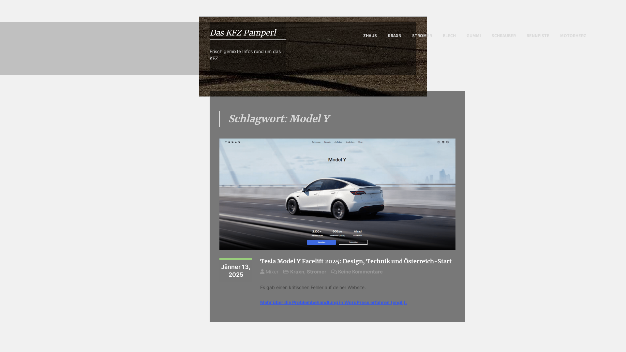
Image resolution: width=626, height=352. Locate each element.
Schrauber (504, 35)
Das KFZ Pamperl (243, 33)
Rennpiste (538, 35)
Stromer (422, 35)
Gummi (474, 35)
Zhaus (370, 35)
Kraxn (394, 35)
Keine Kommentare (360, 272)
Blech (449, 35)
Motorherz (573, 35)
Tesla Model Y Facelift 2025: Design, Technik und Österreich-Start (356, 261)
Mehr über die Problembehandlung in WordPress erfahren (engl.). (333, 302)
